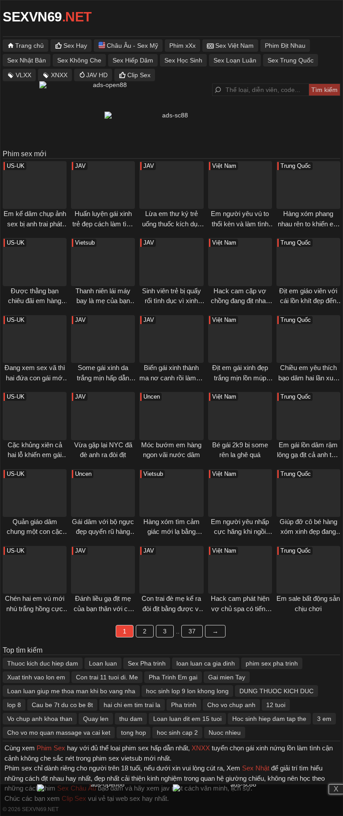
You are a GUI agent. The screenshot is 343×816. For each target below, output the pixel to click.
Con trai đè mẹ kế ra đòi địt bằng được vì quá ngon (171, 608)
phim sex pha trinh (272, 663)
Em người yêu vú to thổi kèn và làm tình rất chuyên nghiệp (240, 223)
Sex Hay (75, 45)
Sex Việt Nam (234, 45)
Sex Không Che (79, 60)
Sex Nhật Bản (26, 60)
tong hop (133, 732)
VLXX (23, 75)
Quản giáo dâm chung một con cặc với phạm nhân (35, 531)
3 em (324, 718)
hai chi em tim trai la (132, 704)
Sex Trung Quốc (291, 60)
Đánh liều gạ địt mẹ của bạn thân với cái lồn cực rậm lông (103, 608)
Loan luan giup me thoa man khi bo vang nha (71, 691)
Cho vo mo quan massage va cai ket (58, 732)
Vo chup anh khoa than (39, 718)
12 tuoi (275, 704)
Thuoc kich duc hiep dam (42, 663)
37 (192, 631)
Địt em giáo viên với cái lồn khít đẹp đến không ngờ (308, 301)
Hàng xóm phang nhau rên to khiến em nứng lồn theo (308, 223)
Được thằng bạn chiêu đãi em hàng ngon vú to (34, 301)
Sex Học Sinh (183, 60)
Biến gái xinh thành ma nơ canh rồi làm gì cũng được (171, 377)
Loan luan (103, 663)
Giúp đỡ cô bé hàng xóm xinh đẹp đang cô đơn (308, 531)
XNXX (59, 75)
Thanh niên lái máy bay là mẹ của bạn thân (102, 301)
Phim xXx (182, 45)
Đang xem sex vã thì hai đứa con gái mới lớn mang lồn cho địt (34, 377)
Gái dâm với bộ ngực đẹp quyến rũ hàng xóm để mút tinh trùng (103, 531)
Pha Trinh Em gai (173, 677)
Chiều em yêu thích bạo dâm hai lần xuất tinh (308, 377)
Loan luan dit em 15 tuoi (187, 718)
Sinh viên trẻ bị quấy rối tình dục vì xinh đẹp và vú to (171, 301)
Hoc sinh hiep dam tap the (269, 718)
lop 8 (14, 704)
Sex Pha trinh (147, 663)
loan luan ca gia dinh (205, 663)
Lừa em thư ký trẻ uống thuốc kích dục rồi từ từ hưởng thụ (171, 223)
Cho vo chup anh (231, 704)
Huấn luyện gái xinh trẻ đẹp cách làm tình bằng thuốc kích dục (103, 223)
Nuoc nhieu (225, 732)
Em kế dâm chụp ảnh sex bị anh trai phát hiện (35, 223)
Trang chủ (29, 45)
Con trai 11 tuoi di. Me (107, 677)
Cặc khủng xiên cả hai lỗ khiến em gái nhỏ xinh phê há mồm (34, 455)
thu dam (130, 718)
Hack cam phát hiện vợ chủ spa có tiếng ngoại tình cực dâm (240, 608)
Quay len (96, 718)
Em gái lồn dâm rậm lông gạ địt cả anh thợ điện (308, 455)
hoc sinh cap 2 (177, 732)
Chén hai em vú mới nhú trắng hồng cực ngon (34, 608)
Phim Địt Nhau (285, 45)
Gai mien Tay (226, 677)
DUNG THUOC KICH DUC (276, 691)
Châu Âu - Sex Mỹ (132, 45)
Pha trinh (184, 704)
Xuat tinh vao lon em (36, 677)
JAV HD (97, 75)
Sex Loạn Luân (234, 60)
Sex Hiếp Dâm (133, 60)
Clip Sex (139, 75)
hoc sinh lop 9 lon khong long (187, 691)
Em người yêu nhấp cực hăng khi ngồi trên (240, 531)
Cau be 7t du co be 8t (62, 704)
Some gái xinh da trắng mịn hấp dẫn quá (103, 377)
